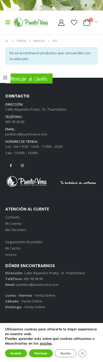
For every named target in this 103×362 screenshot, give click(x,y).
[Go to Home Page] (7, 41)
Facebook (11, 165)
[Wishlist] (74, 22)
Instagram (22, 165)
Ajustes (65, 353)
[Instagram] (94, 5)
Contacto (12, 217)
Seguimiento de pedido (24, 241)
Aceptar (16, 353)
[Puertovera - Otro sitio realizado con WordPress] (31, 22)
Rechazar (41, 353)
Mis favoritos (15, 229)
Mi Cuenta (13, 223)
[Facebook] (85, 5)
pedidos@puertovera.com (26, 134)
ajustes (46, 343)
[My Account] (61, 22)
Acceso (11, 254)
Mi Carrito (13, 248)
